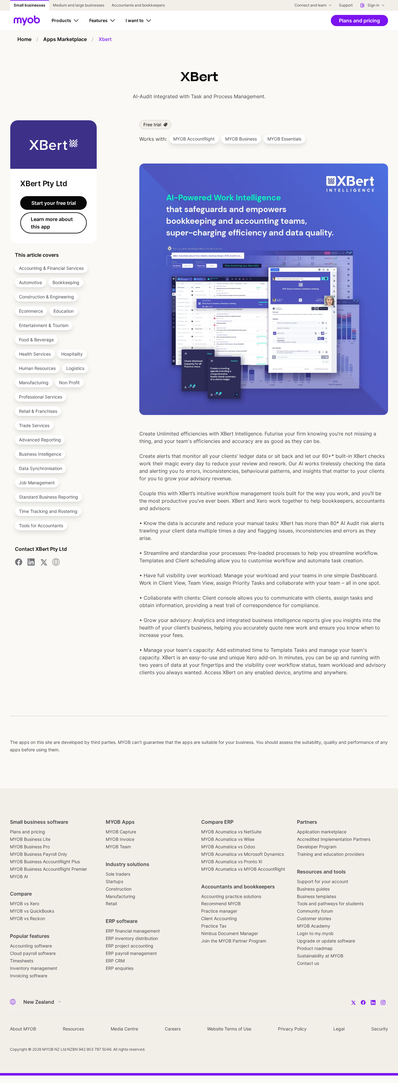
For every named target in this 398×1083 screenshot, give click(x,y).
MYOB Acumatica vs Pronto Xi (231, 861)
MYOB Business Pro (30, 846)
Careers (173, 1028)
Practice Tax (214, 926)
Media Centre (124, 1028)
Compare (21, 894)
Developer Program (316, 846)
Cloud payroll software (33, 953)
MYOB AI (19, 876)
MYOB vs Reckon (27, 918)
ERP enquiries (119, 968)
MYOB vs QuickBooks (32, 911)
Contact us (308, 963)
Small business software (39, 822)
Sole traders (118, 874)
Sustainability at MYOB (320, 955)
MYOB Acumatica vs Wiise (227, 839)
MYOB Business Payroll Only (38, 854)
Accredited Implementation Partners (333, 839)
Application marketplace (321, 831)
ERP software (121, 921)
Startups (114, 881)
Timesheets (21, 960)
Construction (119, 889)
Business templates (316, 896)
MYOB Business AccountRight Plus (45, 861)
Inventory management (33, 968)
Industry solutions (127, 864)
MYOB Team (118, 846)
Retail (111, 903)
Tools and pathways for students (330, 903)
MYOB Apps (120, 822)
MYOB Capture (121, 831)
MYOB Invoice (120, 839)
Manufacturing (120, 896)
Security (379, 1028)
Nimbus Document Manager (229, 933)
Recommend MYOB (221, 903)
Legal (339, 1028)
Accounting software (31, 945)
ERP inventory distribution (132, 938)
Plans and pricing (27, 831)
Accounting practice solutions (231, 896)
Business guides (313, 889)
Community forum (315, 911)
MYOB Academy (313, 926)
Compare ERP (217, 822)
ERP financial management (133, 930)
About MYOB (23, 1028)
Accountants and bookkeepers (238, 886)
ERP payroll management (131, 953)
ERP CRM (115, 960)
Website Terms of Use (229, 1028)
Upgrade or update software (326, 940)
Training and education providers (330, 854)
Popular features (29, 936)
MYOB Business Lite (30, 839)
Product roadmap (315, 948)
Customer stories (314, 918)
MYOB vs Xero (24, 903)
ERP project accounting (129, 945)
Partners (307, 822)
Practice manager (219, 911)
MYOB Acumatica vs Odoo (228, 846)
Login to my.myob (315, 933)
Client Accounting (219, 918)
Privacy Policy (292, 1028)
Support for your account (322, 881)
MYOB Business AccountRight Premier (48, 869)
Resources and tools (321, 872)
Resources (73, 1028)
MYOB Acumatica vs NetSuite (231, 831)
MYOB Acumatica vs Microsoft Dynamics (242, 854)
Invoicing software (28, 975)
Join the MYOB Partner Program (233, 940)
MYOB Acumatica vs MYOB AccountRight (243, 869)
